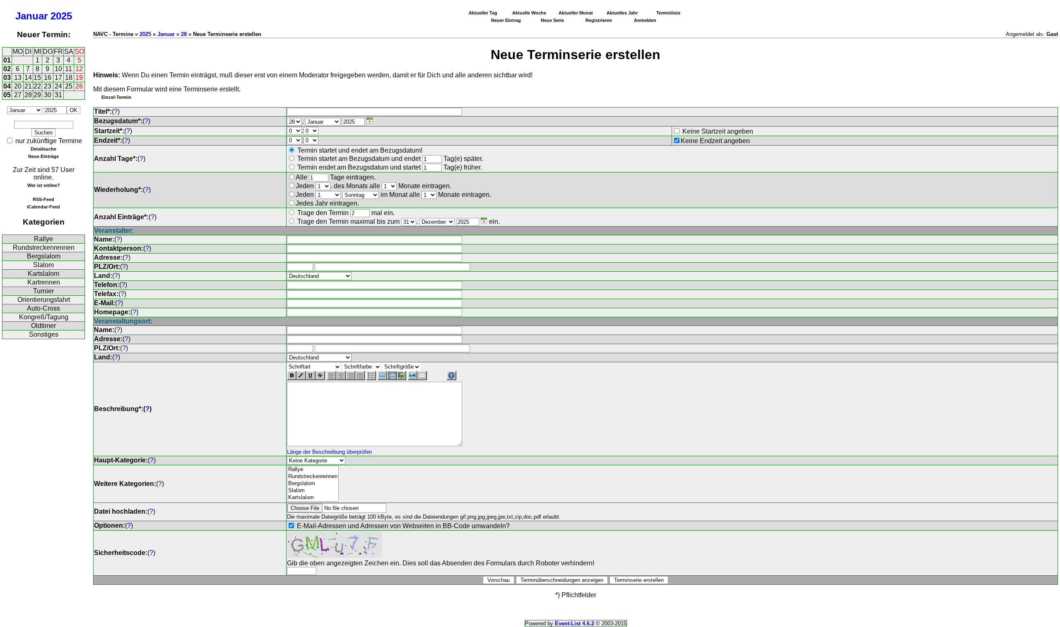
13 (18, 77)
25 (68, 86)
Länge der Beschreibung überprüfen (329, 452)
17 (58, 77)
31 (58, 94)
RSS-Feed (43, 199)
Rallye (43, 238)
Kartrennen (43, 282)
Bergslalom (43, 256)
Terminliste (668, 12)
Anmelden (645, 20)
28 (28, 94)
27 (18, 94)
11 (68, 68)
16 (47, 77)
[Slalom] (312, 490)
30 (47, 94)
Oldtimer (43, 325)
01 (7, 60)
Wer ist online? (43, 185)
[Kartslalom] (312, 497)
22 (37, 86)
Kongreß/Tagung (43, 317)
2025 (61, 16)
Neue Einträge (43, 156)
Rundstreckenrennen (44, 247)
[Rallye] (312, 469)
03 (7, 77)
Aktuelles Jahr (622, 12)
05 (7, 94)
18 (68, 77)
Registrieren (598, 20)
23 (47, 86)
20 (18, 86)
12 (79, 68)
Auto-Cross (43, 308)
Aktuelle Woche (529, 12)
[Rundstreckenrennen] (312, 476)
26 (79, 86)
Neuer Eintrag (506, 20)
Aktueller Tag (483, 12)
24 (58, 86)
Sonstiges (43, 334)
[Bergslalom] (312, 483)
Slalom (43, 264)
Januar (31, 16)
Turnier (43, 290)
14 (28, 77)
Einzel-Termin (116, 97)
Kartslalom (43, 273)
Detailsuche (43, 148)
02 (7, 68)
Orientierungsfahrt (43, 299)
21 (28, 86)
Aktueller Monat (576, 12)
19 (79, 77)
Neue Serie (552, 20)
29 (37, 94)
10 (58, 68)
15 (37, 77)
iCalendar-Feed (43, 206)
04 (7, 86)
